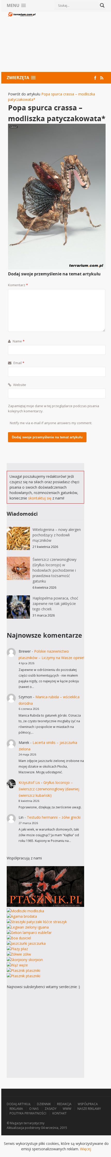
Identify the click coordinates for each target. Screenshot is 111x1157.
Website (19, 384)
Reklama (16, 1108)
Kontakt (59, 1113)
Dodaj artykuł (19, 1104)
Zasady (51, 1108)
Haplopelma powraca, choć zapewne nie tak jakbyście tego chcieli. (55, 603)
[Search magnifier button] (102, 5)
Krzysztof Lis (29, 782)
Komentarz (18, 285)
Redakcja (64, 1104)
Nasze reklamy (89, 1108)
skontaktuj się (39, 498)
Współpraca (88, 1104)
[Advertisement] (71, 42)
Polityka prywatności (28, 1113)
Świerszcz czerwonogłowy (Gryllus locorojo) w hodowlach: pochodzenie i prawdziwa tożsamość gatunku (54, 570)
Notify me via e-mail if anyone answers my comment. (51, 423)
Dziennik (44, 1104)
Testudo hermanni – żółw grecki (54, 817)
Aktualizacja (15, 1128)
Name (18, 341)
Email (18, 362)
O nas (33, 1108)
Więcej (85, 1148)
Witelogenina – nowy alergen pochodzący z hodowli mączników (57, 535)
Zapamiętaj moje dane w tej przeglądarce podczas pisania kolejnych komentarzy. (53, 408)
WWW (67, 1108)
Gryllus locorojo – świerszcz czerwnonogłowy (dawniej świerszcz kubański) (49, 789)
